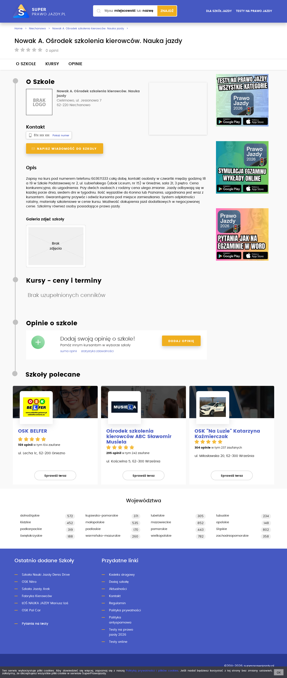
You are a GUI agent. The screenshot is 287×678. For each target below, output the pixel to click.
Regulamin (117, 603)
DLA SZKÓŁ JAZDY (219, 11)
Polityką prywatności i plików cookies (152, 670)
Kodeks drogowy (122, 574)
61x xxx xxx (41, 135)
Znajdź (167, 11)
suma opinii (68, 351)
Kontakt (115, 596)
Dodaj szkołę (119, 581)
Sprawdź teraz (55, 475)
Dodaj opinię (181, 341)
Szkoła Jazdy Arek (36, 589)
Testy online (118, 641)
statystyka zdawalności (97, 351)
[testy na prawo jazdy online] (242, 100)
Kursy (52, 64)
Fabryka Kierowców (37, 596)
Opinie (75, 64)
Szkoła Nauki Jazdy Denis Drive (46, 574)
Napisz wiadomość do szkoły (66, 148)
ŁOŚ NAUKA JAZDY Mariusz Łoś (45, 603)
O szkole (26, 64)
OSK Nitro (29, 581)
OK (279, 672)
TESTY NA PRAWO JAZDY (254, 11)
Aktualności (118, 589)
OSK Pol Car (31, 610)
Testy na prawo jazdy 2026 (121, 632)
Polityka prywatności (125, 610)
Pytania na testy (35, 623)
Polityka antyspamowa (120, 620)
